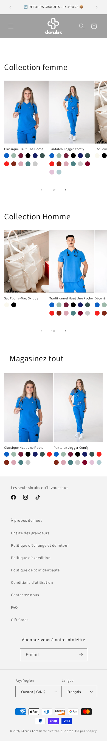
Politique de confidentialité (35, 570)
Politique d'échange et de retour (40, 545)
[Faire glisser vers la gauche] (41, 190)
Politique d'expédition (30, 557)
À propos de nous (27, 520)
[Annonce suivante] (97, 7)
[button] (11, 26)
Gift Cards (20, 619)
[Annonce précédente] (10, 7)
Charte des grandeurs (30, 533)
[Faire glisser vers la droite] (66, 190)
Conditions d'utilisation (32, 582)
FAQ (14, 607)
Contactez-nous (25, 594)
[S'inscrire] (81, 654)
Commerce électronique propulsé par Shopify (64, 731)
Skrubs (26, 731)
